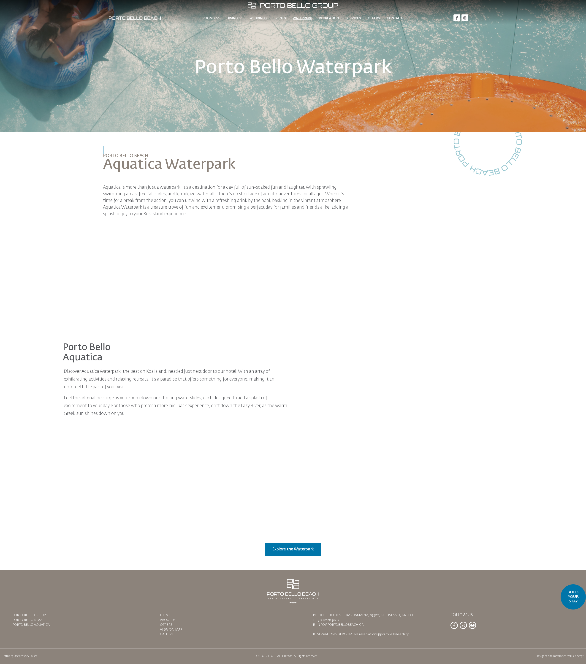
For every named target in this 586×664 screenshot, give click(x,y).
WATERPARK (302, 18)
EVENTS (280, 18)
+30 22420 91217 (327, 620)
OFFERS (374, 18)
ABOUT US (168, 620)
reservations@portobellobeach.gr (384, 634)
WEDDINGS (258, 18)
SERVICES (353, 18)
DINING (232, 18)
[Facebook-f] (456, 17)
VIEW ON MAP (171, 629)
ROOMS (209, 18)
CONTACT (394, 18)
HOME (165, 615)
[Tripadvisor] (472, 625)
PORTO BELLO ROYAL (28, 620)
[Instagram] (464, 17)
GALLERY (166, 634)
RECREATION (329, 18)
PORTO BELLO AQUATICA (31, 624)
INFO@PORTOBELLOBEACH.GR (340, 624)
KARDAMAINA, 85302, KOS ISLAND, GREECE (380, 615)
